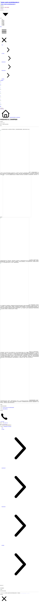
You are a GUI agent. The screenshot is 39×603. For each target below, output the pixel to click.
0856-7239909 (2, 421)
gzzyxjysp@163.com (4, 424)
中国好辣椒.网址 (5, 426)
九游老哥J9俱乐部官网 (13, 117)
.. (0, 83)
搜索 (1, 26)
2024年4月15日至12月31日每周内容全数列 (8, 407)
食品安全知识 (18, 117)
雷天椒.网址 (9, 426)
